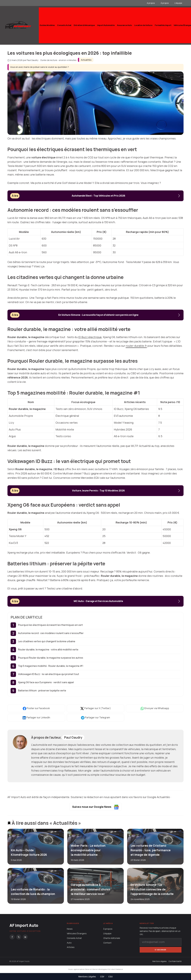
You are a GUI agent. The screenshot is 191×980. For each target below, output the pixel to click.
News (70, 929)
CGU (110, 976)
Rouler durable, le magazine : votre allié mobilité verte (48, 649)
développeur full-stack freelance (110, 969)
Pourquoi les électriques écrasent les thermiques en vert (50, 625)
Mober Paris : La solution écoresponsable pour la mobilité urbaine (88, 850)
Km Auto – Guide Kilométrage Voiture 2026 (29, 852)
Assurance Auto (124, 25)
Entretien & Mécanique (84, 25)
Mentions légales (159, 961)
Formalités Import (163, 25)
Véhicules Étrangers (77, 933)
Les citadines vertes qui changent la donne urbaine (46, 641)
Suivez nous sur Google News (92, 806)
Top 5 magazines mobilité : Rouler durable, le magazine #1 (50, 666)
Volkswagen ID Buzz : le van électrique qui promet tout (48, 674)
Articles (70, 947)
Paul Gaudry (73, 737)
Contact (107, 942)
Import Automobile (106, 25)
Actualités (86, 59)
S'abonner (160, 950)
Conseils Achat (64, 25)
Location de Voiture (143, 25)
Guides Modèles (47, 25)
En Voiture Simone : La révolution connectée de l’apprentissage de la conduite (151, 889)
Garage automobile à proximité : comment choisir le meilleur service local (90, 889)
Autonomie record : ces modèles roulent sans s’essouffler (51, 633)
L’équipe (178, 3)
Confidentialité (175, 961)
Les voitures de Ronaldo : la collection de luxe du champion (33, 891)
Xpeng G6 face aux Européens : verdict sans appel (46, 682)
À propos (165, 3)
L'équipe (107, 933)
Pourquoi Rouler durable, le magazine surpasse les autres (50, 657)
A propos (151, 3)
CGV (102, 976)
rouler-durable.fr (136, 345)
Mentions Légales (87, 976)
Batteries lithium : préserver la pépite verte (42, 690)
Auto (69, 942)
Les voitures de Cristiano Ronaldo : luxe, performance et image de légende (150, 850)
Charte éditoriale (111, 938)
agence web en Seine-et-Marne (85, 969)
